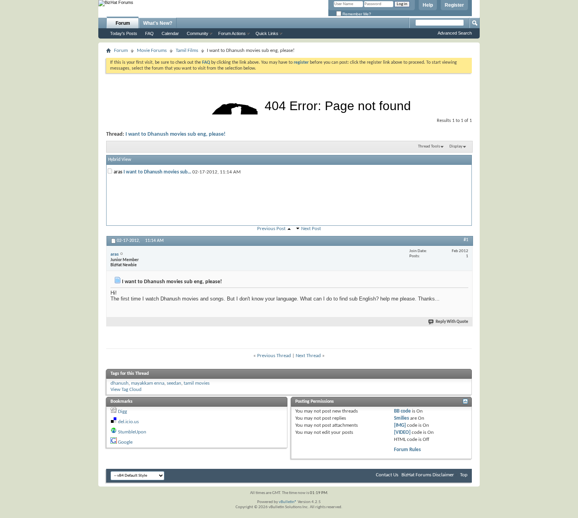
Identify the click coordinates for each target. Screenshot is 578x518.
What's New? (157, 23)
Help (428, 5)
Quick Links (267, 33)
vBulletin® (288, 502)
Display (455, 146)
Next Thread (308, 355)
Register (454, 5)
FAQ (149, 33)
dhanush (119, 383)
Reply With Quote (452, 322)
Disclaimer (443, 474)
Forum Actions (232, 33)
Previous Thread (274, 355)
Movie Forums (152, 50)
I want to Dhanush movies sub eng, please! (175, 134)
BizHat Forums (416, 474)
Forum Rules (407, 449)
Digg (122, 411)
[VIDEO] (402, 432)
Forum (123, 23)
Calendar (170, 33)
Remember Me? (356, 14)
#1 (466, 240)
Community (197, 33)
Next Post (311, 228)
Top (464, 474)
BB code (402, 411)
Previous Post (271, 228)
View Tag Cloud (126, 389)
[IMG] (400, 425)
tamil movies (197, 383)
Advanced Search (455, 33)
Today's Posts (123, 33)
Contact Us (387, 474)
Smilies (401, 418)
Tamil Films (187, 50)
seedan (174, 383)
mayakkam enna (147, 383)
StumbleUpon (132, 432)
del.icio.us (128, 421)
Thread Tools (429, 146)
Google (125, 442)
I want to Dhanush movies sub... (157, 172)
